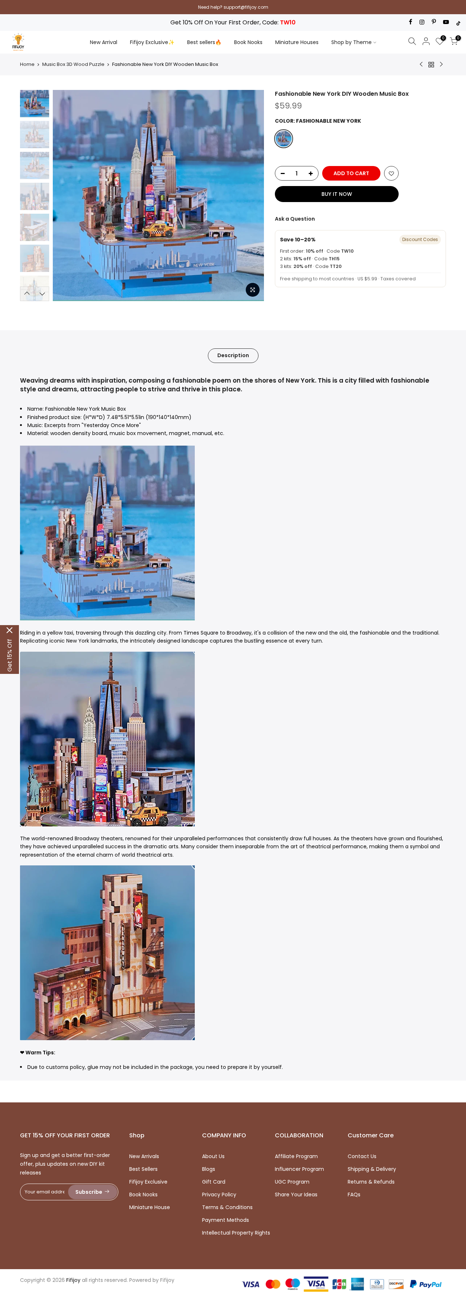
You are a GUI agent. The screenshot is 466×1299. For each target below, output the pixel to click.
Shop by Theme (351, 42)
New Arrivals (144, 1156)
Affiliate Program (296, 1156)
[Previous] (65, 195)
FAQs (354, 1194)
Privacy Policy (219, 1194)
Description (233, 355)
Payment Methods (225, 1220)
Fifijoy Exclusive (148, 1181)
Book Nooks (248, 42)
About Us (213, 1156)
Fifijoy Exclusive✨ (152, 42)
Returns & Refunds (371, 1181)
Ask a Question (295, 218)
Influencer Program (299, 1169)
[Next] (251, 195)
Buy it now (336, 194)
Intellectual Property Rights (236, 1232)
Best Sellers (143, 1169)
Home (27, 64)
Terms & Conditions (227, 1207)
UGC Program (292, 1181)
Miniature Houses (297, 42)
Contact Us (362, 1156)
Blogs (208, 1169)
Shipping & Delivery (372, 1169)
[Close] (9, 630)
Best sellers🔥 (204, 42)
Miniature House (149, 1207)
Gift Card (213, 1181)
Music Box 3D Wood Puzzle (73, 64)
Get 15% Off (9, 655)
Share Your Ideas (296, 1194)
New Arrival (103, 42)
